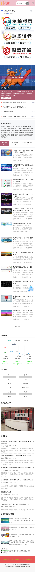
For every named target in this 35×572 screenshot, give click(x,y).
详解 (25, 396)
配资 (25, 379)
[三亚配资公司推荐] (17, 77)
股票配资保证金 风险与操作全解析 (22, 268)
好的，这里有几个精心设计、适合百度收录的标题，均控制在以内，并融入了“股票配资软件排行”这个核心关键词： (21, 542)
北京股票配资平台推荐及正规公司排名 (23, 282)
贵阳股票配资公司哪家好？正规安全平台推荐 (23, 180)
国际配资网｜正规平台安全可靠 (22, 311)
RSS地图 (21, 565)
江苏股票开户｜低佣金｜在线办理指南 (23, 297)
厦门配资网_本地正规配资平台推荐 (19, 551)
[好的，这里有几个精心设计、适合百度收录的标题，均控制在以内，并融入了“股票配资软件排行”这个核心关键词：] (5, 542)
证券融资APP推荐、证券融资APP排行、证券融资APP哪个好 (23, 209)
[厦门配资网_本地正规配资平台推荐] (5, 551)
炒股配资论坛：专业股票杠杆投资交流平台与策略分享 (23, 151)
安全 (9, 387)
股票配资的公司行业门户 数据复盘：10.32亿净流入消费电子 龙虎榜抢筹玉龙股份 (21, 520)
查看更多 (17, 327)
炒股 (25, 392)
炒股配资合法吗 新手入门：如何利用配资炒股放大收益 (17, 91)
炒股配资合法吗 (6, 98)
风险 (9, 396)
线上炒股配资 (16, 560)
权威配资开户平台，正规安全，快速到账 (23, 166)
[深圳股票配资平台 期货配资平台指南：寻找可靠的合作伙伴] (5, 535)
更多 (31, 11)
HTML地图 (27, 565)
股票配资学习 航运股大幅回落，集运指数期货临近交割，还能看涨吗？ (17, 442)
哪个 (9, 375)
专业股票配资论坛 (28, 560)
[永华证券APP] (5, 3)
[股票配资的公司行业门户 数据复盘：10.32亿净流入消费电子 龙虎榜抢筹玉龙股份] (5, 520)
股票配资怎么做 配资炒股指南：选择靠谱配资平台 (18, 116)
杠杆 (25, 375)
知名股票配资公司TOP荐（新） (22, 223)
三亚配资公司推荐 (6, 88)
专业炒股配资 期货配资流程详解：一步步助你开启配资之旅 (17, 467)
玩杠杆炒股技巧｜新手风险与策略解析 (23, 238)
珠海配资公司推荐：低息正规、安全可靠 (23, 195)
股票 (9, 383)
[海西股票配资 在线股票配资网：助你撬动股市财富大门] (5, 528)
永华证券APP (25, 387)
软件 (9, 379)
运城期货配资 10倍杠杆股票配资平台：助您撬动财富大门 (17, 480)
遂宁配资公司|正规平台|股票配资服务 (23, 253)
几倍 (9, 392)
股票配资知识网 (21, 566)
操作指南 (25, 383)
